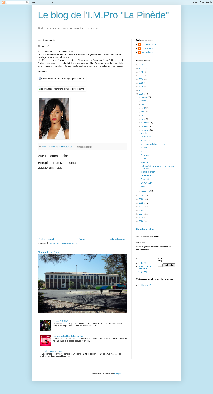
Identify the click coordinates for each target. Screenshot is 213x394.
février (144, 101)
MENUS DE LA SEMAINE (144, 267)
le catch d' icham (148, 172)
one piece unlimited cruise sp (153, 144)
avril (143, 108)
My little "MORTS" (60, 321)
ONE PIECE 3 (146, 175)
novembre (145, 130)
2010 (141, 65)
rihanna (144, 148)
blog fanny (142, 272)
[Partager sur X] (84, 146)
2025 (141, 217)
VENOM (144, 162)
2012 (141, 72)
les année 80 (147, 52)
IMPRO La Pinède (149, 44)
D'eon (143, 159)
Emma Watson (147, 179)
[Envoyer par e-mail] (78, 146)
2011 (141, 68)
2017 (141, 90)
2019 (141, 196)
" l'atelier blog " (148, 48)
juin (143, 115)
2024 (141, 214)
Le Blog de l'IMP (145, 285)
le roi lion (145, 133)
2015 (141, 83)
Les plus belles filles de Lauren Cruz (68, 336)
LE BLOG (142, 263)
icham (143, 186)
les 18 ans (145, 140)
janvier (144, 97)
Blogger (117, 374)
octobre (144, 126)
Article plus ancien (118, 239)
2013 (141, 76)
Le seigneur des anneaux (52, 351)
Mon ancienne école (48, 252)
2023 (141, 210)
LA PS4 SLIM (146, 183)
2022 (141, 207)
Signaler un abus (145, 229)
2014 (141, 79)
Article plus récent (46, 239)
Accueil (82, 239)
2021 (141, 203)
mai (143, 112)
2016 (141, 87)
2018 (141, 94)
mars (143, 104)
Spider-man (146, 137)
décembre (145, 191)
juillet (143, 119)
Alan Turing (146, 155)
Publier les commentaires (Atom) (63, 243)
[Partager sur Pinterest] (90, 146)
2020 (141, 199)
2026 (141, 221)
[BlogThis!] (81, 146)
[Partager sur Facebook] (87, 146)
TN (142, 151)
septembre (146, 123)
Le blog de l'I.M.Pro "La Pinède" (103, 15)
